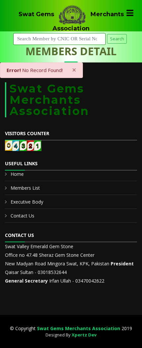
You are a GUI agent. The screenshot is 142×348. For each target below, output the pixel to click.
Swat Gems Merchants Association (78, 328)
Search (117, 39)
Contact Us (22, 216)
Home (17, 174)
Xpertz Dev (84, 335)
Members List (25, 188)
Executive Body (27, 202)
